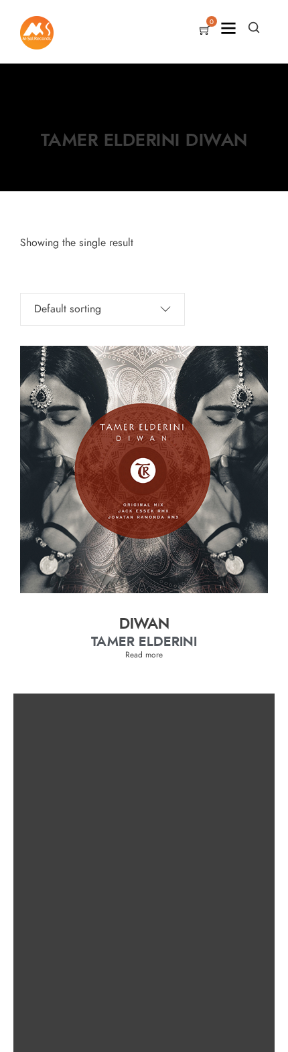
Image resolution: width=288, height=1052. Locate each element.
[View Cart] (205, 31)
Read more (144, 655)
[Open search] (254, 27)
